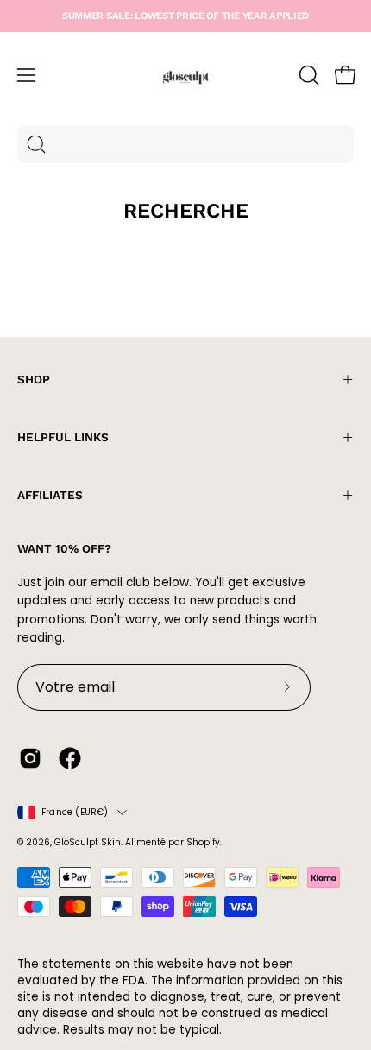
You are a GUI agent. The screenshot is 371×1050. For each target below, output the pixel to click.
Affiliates (50, 495)
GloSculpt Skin (87, 842)
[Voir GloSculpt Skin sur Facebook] (70, 758)
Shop (33, 379)
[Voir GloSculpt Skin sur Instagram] (30, 758)
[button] (307, 75)
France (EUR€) (75, 812)
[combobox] (185, 144)
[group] (185, 16)
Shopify (203, 842)
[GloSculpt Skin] (185, 75)
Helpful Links (63, 437)
